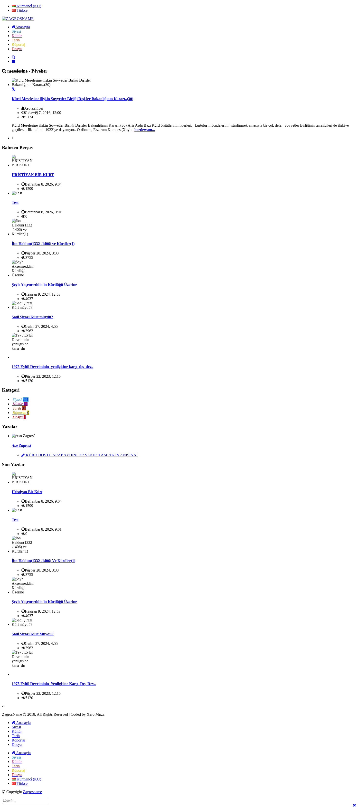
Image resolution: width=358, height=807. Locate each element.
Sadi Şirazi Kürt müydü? (32, 317)
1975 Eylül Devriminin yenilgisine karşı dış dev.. (52, 367)
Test (15, 202)
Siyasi (16, 727)
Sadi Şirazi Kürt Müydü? (33, 634)
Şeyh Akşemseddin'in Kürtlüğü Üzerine (44, 284)
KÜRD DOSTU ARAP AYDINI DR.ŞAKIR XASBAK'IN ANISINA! (81, 455)
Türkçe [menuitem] (22, 10)
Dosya (17, 744)
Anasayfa (23, 723)
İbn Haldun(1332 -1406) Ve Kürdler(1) (43, 561)
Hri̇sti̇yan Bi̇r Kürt (27, 492)
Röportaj (18, 740)
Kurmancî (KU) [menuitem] (28, 6)
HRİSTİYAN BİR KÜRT (33, 175)
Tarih (16, 736)
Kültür (17, 731)
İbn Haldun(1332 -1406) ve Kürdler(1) (43, 244)
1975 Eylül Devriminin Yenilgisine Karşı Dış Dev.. (54, 684)
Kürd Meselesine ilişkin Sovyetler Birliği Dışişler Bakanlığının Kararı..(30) (72, 99)
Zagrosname (32, 792)
